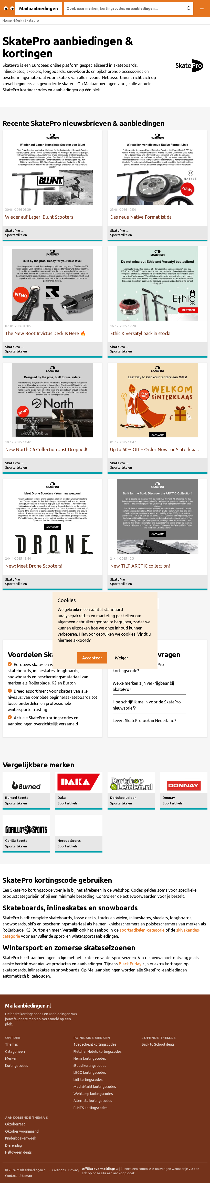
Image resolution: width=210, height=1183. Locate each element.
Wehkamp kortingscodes (93, 1094)
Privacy (73, 1170)
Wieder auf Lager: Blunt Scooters (39, 216)
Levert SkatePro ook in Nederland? (144, 720)
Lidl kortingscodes (88, 1080)
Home (7, 20)
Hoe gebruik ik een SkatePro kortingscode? (138, 667)
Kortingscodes (16, 1066)
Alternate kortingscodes (93, 1101)
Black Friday (130, 963)
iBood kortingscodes (90, 1066)
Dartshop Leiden (123, 797)
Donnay (169, 797)
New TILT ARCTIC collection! (140, 565)
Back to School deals (158, 1044)
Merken (11, 1058)
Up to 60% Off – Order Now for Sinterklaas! (155, 449)
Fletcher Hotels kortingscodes (98, 1051)
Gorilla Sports (16, 840)
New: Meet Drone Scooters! (33, 565)
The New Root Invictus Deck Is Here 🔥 (45, 333)
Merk (18, 20)
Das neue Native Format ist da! (141, 216)
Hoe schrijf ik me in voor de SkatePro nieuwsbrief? (147, 705)
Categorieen (15, 1051)
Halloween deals (18, 1152)
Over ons (59, 1170)
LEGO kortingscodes (90, 1072)
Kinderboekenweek (20, 1138)
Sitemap (25, 1175)
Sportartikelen (16, 235)
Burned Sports (16, 797)
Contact (11, 1175)
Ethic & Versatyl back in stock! (140, 333)
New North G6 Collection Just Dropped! (46, 449)
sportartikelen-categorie (142, 930)
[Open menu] (201, 8)
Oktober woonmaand (22, 1131)
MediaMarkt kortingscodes (95, 1087)
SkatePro (14, 230)
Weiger (121, 658)
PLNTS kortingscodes (91, 1108)
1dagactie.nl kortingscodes (95, 1044)
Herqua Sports (69, 840)
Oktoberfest (15, 1124)
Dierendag (13, 1145)
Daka (62, 797)
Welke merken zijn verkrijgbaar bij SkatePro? (143, 686)
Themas (11, 1044)
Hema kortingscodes (90, 1058)
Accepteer (92, 658)
